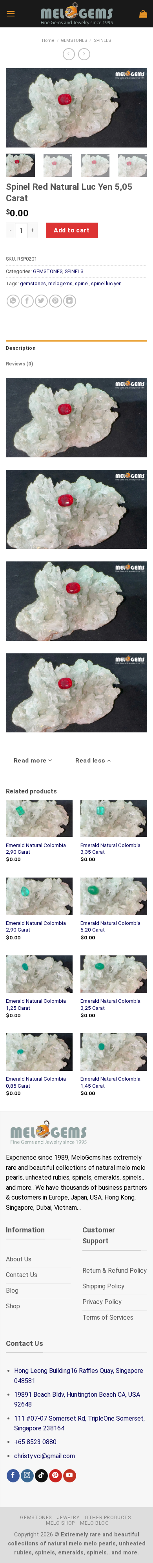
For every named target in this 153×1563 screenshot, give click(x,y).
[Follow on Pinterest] (55, 1475)
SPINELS (102, 40)
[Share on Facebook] (27, 301)
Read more (31, 760)
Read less (91, 760)
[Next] (135, 108)
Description (20, 348)
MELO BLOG (94, 1523)
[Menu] (10, 13)
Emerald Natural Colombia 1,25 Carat (36, 1004)
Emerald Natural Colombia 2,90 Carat (36, 848)
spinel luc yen (106, 283)
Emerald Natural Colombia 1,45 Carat (110, 1082)
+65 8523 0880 (35, 1442)
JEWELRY (68, 1517)
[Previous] (18, 108)
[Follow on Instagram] (27, 1475)
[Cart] (143, 13)
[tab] (76, 348)
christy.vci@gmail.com (44, 1456)
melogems (60, 283)
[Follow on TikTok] (41, 1475)
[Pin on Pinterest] (55, 301)
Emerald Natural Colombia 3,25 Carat (110, 1004)
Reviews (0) (19, 364)
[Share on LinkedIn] (69, 301)
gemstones (33, 283)
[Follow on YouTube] (69, 1475)
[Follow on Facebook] (13, 1475)
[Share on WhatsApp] (13, 301)
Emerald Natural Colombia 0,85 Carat (36, 1082)
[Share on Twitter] (41, 301)
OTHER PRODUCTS (108, 1517)
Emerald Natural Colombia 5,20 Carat (110, 926)
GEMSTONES (74, 40)
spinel (82, 283)
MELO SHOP (60, 1523)
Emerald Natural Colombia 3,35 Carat (110, 848)
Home (48, 40)
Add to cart (71, 230)
